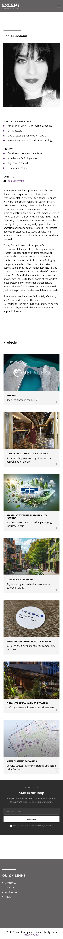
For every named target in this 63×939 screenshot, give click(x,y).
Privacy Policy (31, 934)
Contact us (10, 882)
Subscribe (31, 819)
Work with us (11, 892)
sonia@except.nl (16, 181)
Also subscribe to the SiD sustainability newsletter (33, 826)
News (8, 896)
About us (9, 887)
